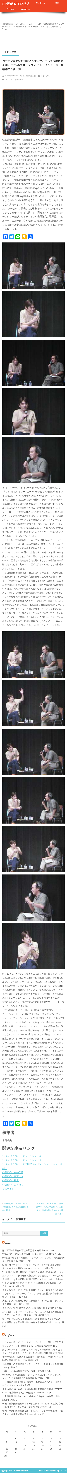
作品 (57, 3)
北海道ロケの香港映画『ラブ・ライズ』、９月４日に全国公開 (32, 1364)
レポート (9, 1335)
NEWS (8, 1243)
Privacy (10, 9)
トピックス (10, 51)
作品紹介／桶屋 (10, 1180)
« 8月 (4, 1455)
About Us (25, 9)
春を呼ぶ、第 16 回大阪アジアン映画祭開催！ (25, 1307)
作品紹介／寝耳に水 (12, 1176)
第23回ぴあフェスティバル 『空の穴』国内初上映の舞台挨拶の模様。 (15, 1207)
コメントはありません (14, 79)
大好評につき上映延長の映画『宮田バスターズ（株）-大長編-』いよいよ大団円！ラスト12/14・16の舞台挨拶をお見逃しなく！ (33, 1283)
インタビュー (41, 3)
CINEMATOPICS (14, 3)
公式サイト (8, 1188)
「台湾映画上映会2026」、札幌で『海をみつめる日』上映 (31, 1396)
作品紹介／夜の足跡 (12, 1172)
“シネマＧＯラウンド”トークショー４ (21, 1156)
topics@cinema (11, 75)
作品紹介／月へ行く (12, 1184)
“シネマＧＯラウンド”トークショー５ (21, 1160)
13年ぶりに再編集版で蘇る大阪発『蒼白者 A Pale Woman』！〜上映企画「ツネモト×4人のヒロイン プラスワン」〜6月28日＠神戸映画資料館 (31, 1374)
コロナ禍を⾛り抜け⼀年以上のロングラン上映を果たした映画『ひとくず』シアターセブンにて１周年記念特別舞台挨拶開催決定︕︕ (32, 1293)
